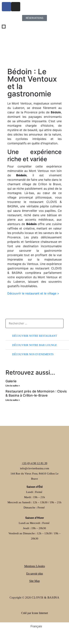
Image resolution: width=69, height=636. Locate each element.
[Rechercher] (58, 323)
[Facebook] (6, 6)
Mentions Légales (34, 566)
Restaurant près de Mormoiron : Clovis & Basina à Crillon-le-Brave (36, 393)
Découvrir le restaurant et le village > (33, 293)
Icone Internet (40, 613)
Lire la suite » (13, 385)
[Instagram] (15, 6)
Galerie (11, 381)
